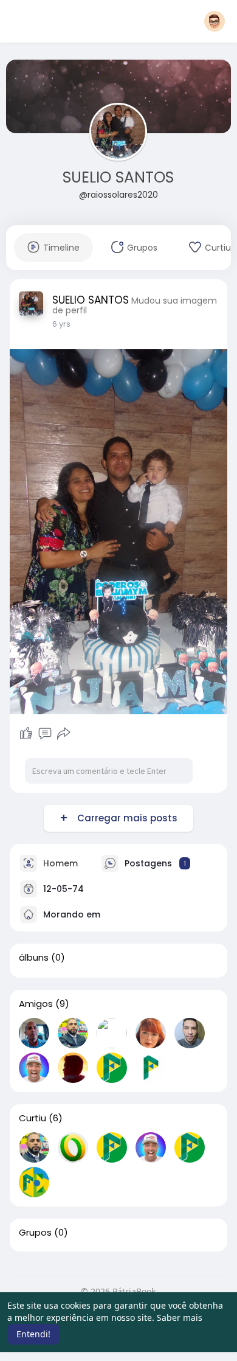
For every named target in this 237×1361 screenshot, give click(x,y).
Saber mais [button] (179, 1317)
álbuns (34, 957)
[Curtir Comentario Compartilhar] (45, 733)
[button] (214, 21)
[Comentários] (45, 733)
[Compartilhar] (64, 733)
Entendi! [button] (33, 1334)
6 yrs (61, 324)
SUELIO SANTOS (118, 177)
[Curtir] (26, 733)
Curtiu (32, 1118)
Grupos (35, 1232)
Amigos (36, 1004)
